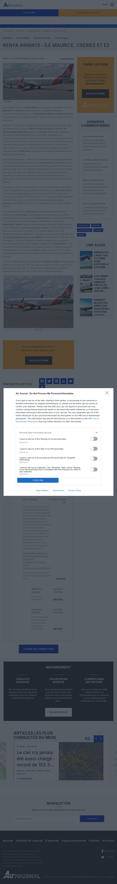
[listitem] (58, 432)
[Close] (108, 393)
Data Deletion (42, 490)
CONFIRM (38, 480)
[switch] (94, 439)
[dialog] (58, 442)
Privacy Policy (74, 490)
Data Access (58, 490)
